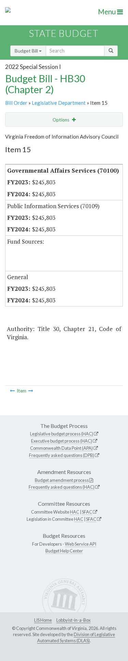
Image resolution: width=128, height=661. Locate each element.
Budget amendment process (62, 480)
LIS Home (43, 620)
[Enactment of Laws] (12, 390)
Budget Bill (27, 51)
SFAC (87, 512)
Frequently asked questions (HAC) (62, 487)
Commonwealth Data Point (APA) (61, 448)
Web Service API (80, 544)
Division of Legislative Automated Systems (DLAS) (76, 637)
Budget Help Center (64, 551)
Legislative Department (59, 103)
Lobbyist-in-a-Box (73, 620)
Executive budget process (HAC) (61, 441)
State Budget (63, 33)
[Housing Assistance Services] (30, 390)
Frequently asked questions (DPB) (61, 455)
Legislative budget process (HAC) (61, 433)
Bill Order (16, 103)
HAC (74, 512)
